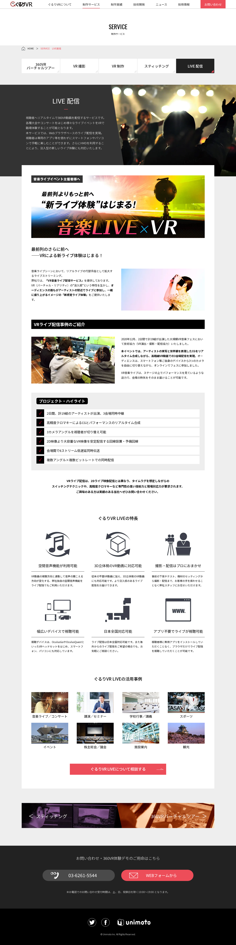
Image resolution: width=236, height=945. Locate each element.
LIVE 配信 (195, 66)
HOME (30, 48)
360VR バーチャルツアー (41, 66)
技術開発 (139, 4)
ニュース (161, 4)
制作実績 (116, 4)
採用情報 (184, 4)
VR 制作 (118, 66)
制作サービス (91, 4)
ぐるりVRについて (60, 4)
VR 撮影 (79, 66)
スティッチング (156, 66)
